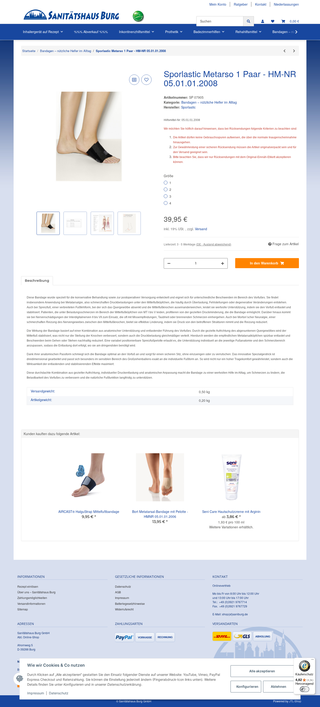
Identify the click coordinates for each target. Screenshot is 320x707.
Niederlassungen (286, 4)
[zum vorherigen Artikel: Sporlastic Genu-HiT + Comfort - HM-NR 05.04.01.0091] (284, 51)
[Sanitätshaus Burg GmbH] (71, 16)
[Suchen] (248, 21)
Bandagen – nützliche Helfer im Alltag (209, 102)
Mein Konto (217, 4)
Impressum (122, 598)
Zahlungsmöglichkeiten (32, 598)
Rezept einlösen (27, 586)
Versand (201, 228)
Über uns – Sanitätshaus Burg (36, 592)
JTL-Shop (295, 701)
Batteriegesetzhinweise (130, 603)
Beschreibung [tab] (37, 280)
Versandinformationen (31, 603)
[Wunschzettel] (273, 21)
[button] (263, 21)
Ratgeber (241, 4)
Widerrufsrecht (124, 609)
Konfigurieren (247, 686)
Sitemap (22, 609)
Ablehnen (278, 686)
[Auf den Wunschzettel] (146, 80)
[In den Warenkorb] (25, 66)
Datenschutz (123, 586)
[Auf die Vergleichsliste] (134, 80)
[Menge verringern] (169, 263)
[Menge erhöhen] (222, 263)
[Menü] (312, 660)
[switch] (304, 689)
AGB (118, 592)
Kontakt (260, 4)
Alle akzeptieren (262, 671)
